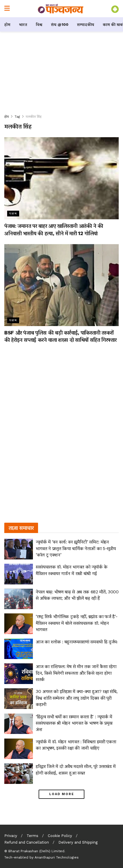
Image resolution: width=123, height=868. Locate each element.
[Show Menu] (7, 8)
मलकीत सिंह (33, 117)
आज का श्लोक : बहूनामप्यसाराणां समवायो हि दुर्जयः (77, 641)
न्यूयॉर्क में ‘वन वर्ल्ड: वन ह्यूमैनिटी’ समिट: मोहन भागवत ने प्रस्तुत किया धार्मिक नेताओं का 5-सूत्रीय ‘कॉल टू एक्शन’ (76, 548)
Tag (17, 117)
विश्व (39, 24)
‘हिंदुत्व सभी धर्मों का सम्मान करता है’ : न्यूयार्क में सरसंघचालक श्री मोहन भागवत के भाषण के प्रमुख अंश (74, 723)
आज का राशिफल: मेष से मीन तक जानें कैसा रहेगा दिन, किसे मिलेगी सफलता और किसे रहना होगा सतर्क (76, 673)
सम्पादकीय (85, 24)
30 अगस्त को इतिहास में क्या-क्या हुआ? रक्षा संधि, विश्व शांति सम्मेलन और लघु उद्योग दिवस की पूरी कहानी (76, 698)
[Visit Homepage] (61, 8)
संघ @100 (59, 24)
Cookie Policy (60, 836)
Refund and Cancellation (26, 842)
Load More (61, 794)
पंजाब (13, 213)
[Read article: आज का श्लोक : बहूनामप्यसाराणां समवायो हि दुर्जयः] (18, 649)
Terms (32, 836)
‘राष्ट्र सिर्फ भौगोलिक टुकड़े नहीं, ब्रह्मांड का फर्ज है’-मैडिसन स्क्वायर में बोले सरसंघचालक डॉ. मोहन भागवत (76, 623)
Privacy (10, 836)
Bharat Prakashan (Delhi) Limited (36, 851)
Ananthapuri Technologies (57, 857)
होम (7, 24)
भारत (23, 24)
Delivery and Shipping (78, 842)
